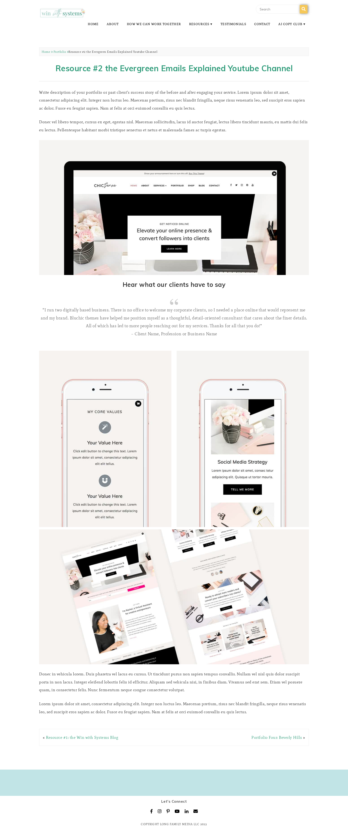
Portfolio (60, 52)
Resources (199, 24)
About (113, 24)
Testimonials (233, 24)
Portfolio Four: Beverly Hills (276, 737)
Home (93, 24)
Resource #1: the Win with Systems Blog (82, 737)
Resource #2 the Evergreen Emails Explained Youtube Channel (174, 68)
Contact (262, 24)
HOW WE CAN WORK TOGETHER (154, 24)
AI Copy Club (290, 24)
